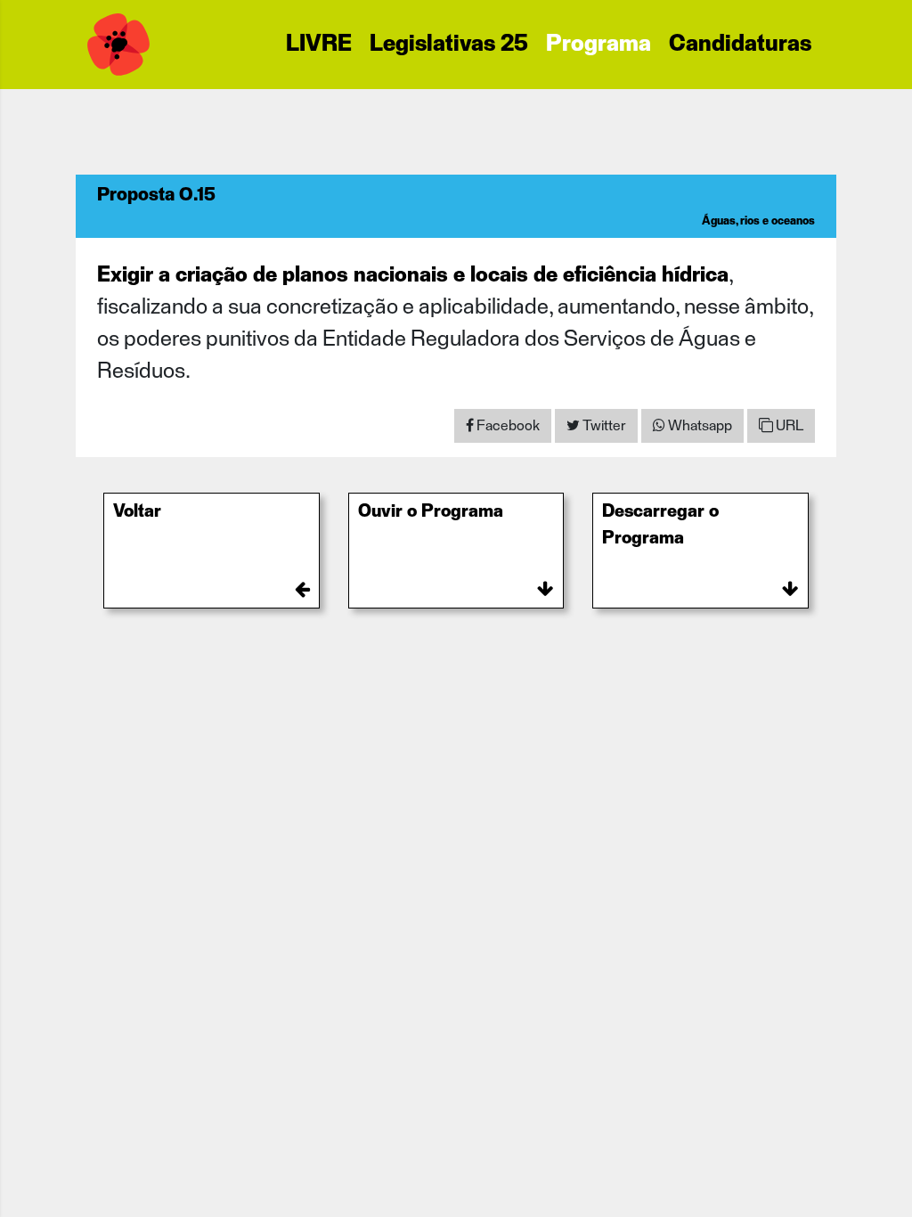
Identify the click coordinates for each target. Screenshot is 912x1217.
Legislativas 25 (449, 44)
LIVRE (319, 44)
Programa (598, 44)
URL (788, 426)
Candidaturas (740, 44)
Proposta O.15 (156, 195)
